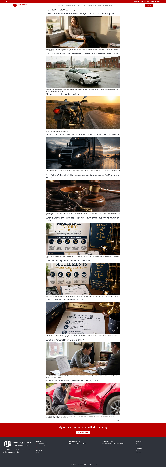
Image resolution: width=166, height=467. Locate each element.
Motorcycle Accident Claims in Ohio (62, 94)
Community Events (108, 5)
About (84, 5)
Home (137, 443)
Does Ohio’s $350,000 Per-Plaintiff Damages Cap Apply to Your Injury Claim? (81, 13)
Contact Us (98, 5)
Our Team (91, 5)
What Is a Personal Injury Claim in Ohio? (65, 340)
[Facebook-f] (8, 1)
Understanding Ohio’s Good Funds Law (64, 299)
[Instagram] (40, 452)
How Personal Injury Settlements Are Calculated (68, 260)
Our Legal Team (139, 448)
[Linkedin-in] (6, 1)
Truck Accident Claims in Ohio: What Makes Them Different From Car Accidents (83, 134)
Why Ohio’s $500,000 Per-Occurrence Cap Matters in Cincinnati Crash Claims (82, 54)
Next (118, 420)
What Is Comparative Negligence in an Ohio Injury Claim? (72, 380)
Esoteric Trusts (70, 5)
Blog (79, 5)
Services (60, 5)
